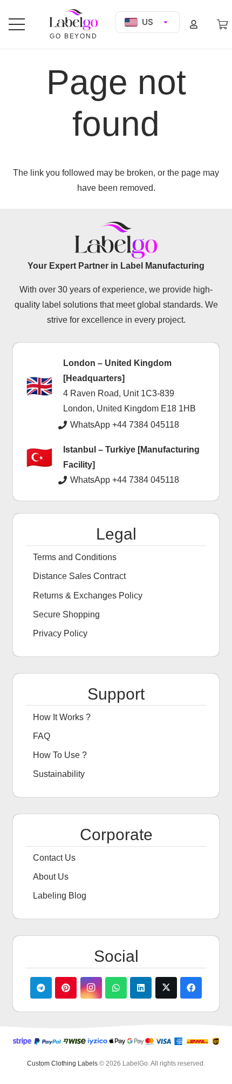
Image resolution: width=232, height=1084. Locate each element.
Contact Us (54, 857)
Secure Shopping (66, 614)
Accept (32, 1066)
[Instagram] (91, 988)
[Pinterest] (66, 988)
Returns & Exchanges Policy (87, 595)
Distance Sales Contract (79, 576)
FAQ (41, 736)
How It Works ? (62, 717)
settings (103, 1046)
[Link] (195, 24)
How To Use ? (60, 755)
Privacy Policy (60, 633)
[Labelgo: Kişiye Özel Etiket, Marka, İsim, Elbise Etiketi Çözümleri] (73, 20)
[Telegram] (41, 988)
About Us (51, 876)
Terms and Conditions (75, 557)
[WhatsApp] (116, 988)
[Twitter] (166, 988)
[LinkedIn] (141, 988)
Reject (79, 1066)
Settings (127, 1066)
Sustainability (59, 774)
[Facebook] (191, 988)
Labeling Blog (59, 895)
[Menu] (17, 24)
